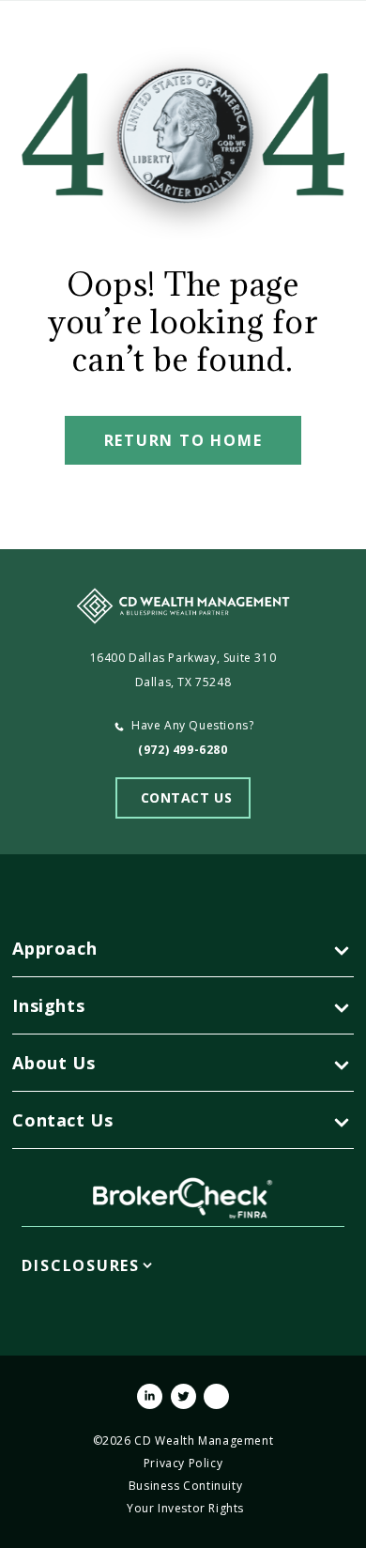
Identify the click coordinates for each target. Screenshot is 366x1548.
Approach (54, 948)
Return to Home (183, 440)
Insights (48, 1005)
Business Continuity (185, 1486)
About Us (53, 1062)
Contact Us (62, 1120)
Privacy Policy (183, 1463)
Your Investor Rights (185, 1508)
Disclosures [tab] (81, 1265)
